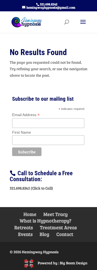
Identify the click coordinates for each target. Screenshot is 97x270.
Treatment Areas (58, 227)
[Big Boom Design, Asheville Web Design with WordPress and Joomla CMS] (30, 262)
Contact (64, 234)
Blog (44, 234)
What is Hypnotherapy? (45, 220)
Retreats (23, 227)
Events (25, 234)
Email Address (26, 114)
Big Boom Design (73, 262)
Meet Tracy (55, 214)
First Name (21, 132)
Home (29, 214)
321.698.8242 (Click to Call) (31, 188)
